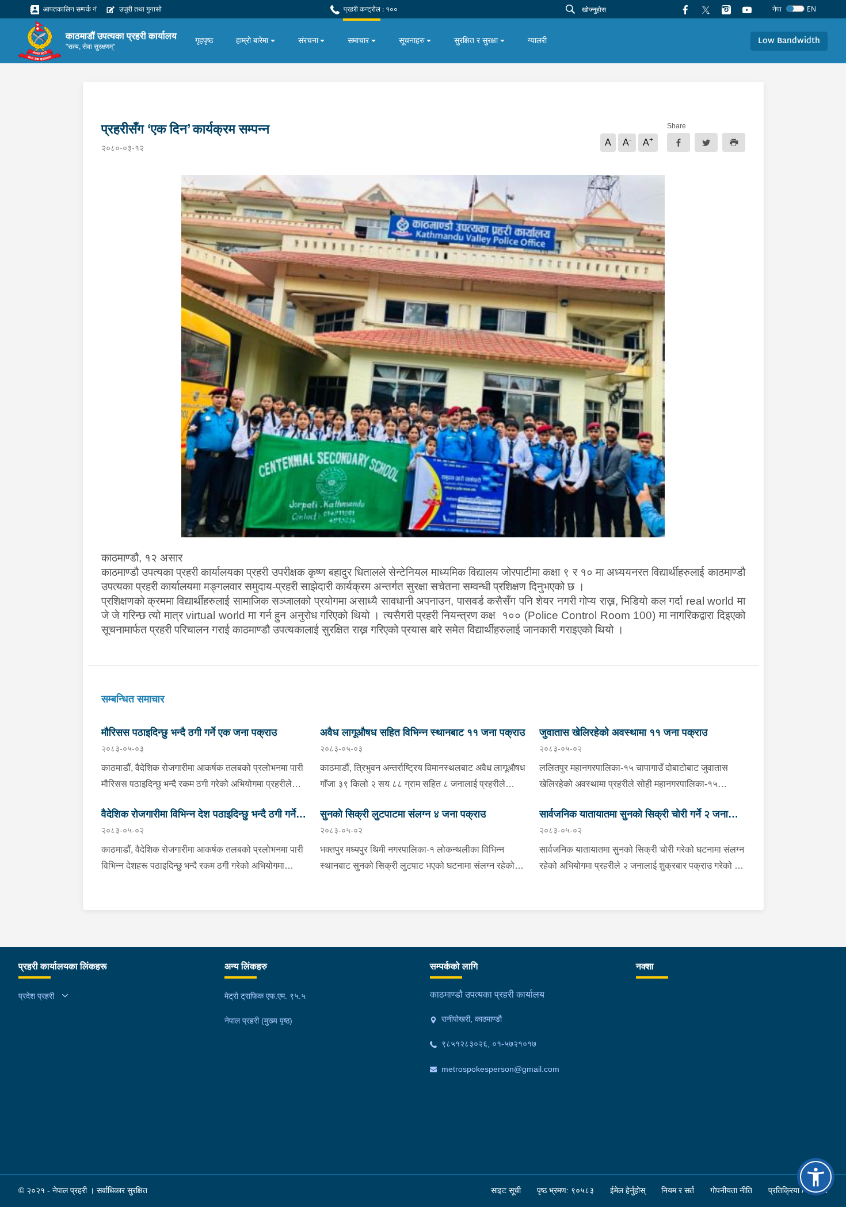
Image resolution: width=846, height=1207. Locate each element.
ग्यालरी (537, 40)
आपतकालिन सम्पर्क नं (69, 9)
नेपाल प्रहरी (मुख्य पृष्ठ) (258, 1020)
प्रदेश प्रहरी (36, 995)
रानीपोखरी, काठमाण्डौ (470, 1018)
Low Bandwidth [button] (789, 41)
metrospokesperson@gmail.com (499, 1069)
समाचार (358, 40)
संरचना (308, 40)
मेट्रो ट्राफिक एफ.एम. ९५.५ (265, 995)
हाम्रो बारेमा (252, 40)
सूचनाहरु (412, 40)
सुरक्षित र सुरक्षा (476, 40)
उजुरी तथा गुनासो (139, 9)
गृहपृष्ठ (204, 40)
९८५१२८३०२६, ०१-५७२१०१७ (487, 1043)
